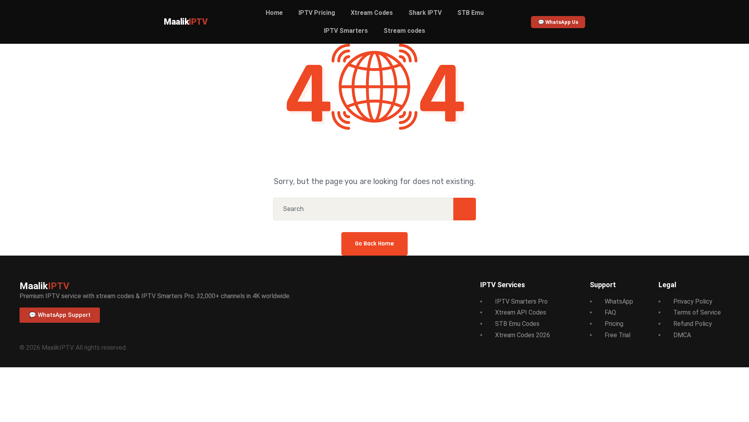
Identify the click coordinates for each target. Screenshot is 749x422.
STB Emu (470, 12)
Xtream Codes (372, 12)
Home (274, 12)
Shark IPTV (425, 12)
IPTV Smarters (346, 30)
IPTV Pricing (316, 12)
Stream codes (404, 30)
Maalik (186, 22)
